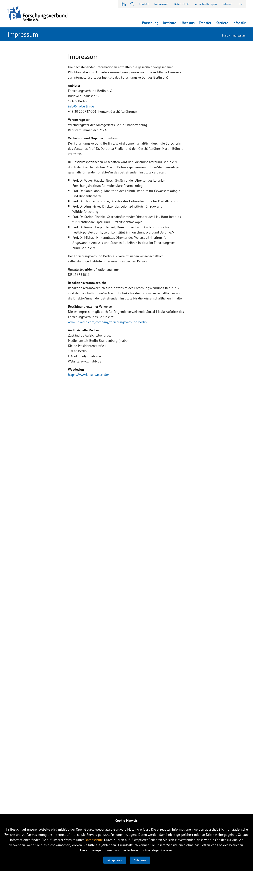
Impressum (161, 4)
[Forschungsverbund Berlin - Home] (37, 13)
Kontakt (144, 4)
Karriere (222, 22)
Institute (169, 22)
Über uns (187, 22)
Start (225, 35)
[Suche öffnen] (132, 4)
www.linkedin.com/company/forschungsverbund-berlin (107, 322)
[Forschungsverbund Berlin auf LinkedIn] (123, 4)
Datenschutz (181, 4)
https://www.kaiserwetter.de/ (88, 374)
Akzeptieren (114, 860)
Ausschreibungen (206, 4)
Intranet (227, 4)
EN (240, 4)
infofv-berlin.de (81, 106)
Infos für (239, 22)
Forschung (150, 22)
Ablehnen (140, 860)
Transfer (205, 22)
